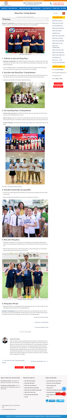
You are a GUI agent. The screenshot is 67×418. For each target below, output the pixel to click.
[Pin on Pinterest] (27, 332)
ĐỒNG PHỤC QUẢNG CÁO (58, 28)
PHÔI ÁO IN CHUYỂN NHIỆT (58, 62)
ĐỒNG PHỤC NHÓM (56, 30)
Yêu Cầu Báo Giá (19, 367)
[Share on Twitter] (23, 332)
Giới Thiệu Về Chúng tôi (29, 381)
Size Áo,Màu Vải (47, 8)
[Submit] (63, 13)
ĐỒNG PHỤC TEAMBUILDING (56, 46)
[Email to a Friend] (25, 332)
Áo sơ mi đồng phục (8, 67)
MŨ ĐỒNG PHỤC (56, 33)
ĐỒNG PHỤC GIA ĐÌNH (57, 38)
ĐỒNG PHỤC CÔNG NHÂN (58, 35)
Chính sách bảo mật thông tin (31, 394)
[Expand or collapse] (47, 19)
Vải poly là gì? (50, 387)
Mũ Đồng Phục (37, 8)
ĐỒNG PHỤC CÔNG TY (57, 20)
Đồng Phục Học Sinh (25, 8)
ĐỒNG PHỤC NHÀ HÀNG (58, 50)
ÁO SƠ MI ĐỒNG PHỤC (57, 25)
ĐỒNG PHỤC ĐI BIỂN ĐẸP (58, 41)
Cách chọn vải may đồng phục (54, 383)
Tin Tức (63, 8)
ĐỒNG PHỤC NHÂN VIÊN (58, 52)
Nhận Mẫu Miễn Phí (30, 367)
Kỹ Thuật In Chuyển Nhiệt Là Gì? (38, 361)
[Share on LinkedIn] (30, 332)
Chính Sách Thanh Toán (30, 392)
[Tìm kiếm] (65, 8)
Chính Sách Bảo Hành (29, 383)
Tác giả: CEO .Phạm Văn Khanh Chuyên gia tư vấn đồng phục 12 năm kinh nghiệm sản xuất (41, 322)
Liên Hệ (26, 397)
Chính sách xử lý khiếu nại (30, 385)
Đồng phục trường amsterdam (15, 186)
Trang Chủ (4, 8)
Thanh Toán (56, 8)
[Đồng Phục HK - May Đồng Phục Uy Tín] (7, 4)
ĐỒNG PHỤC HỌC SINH (57, 23)
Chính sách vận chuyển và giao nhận (32, 390)
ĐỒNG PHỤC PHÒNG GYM (58, 55)
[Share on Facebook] (20, 332)
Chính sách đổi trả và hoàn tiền (31, 387)
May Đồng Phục (13, 8)
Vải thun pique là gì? (51, 385)
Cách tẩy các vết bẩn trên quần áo (54, 390)
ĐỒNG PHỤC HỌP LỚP (57, 43)
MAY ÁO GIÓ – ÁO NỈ (57, 60)
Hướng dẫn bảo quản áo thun (53, 392)
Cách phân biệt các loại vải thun (54, 381)
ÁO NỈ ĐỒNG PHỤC (56, 57)
